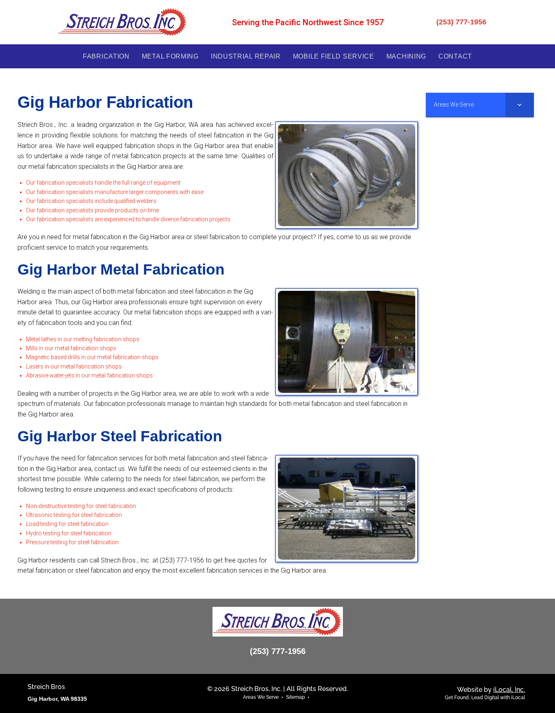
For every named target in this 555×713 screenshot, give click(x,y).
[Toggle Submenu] (519, 104)
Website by (491, 689)
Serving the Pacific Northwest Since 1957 (308, 22)
